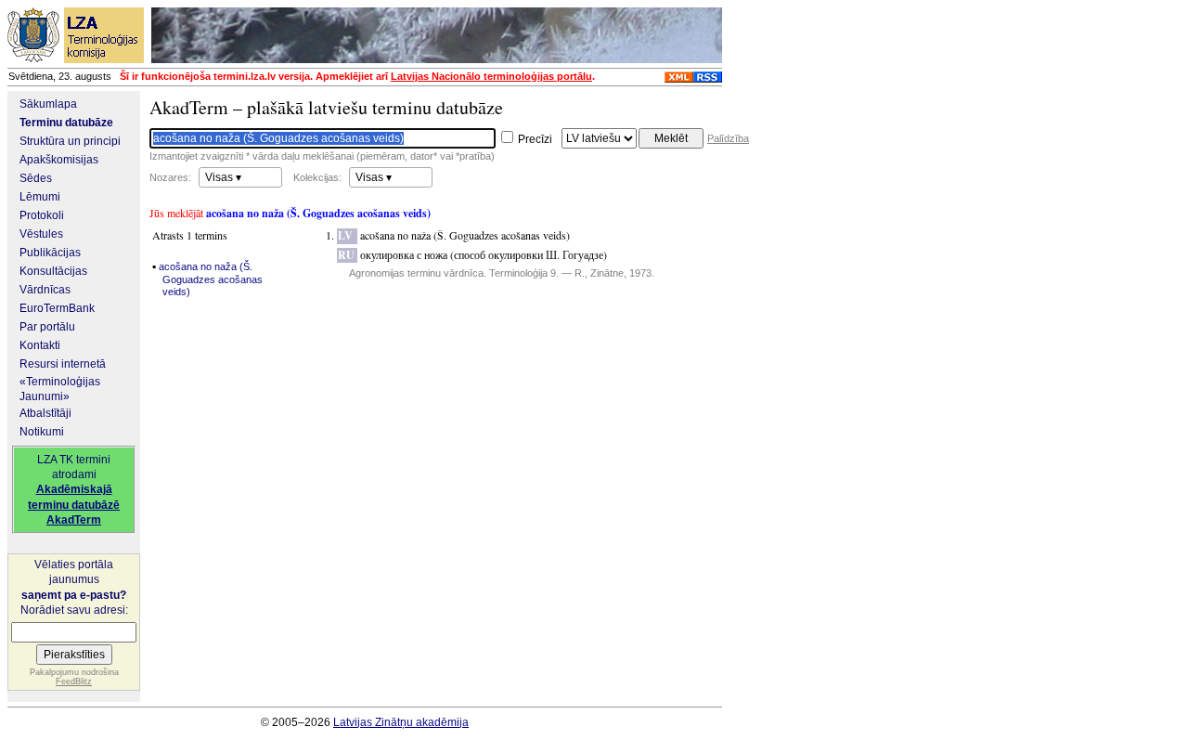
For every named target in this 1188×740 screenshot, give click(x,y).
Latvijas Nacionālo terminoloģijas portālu (491, 76)
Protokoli (41, 215)
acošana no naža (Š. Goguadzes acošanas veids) (211, 279)
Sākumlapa (48, 103)
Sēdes (35, 178)
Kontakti (39, 345)
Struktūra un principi (70, 141)
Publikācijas (50, 252)
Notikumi (41, 431)
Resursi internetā (62, 363)
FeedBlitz (74, 681)
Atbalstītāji (45, 413)
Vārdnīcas (45, 289)
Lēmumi (39, 196)
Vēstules (41, 233)
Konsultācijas (53, 271)
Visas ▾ (223, 177)
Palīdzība (728, 138)
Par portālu (47, 326)
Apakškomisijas (58, 159)
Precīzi (534, 139)
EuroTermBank (57, 308)
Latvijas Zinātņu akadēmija (401, 722)
